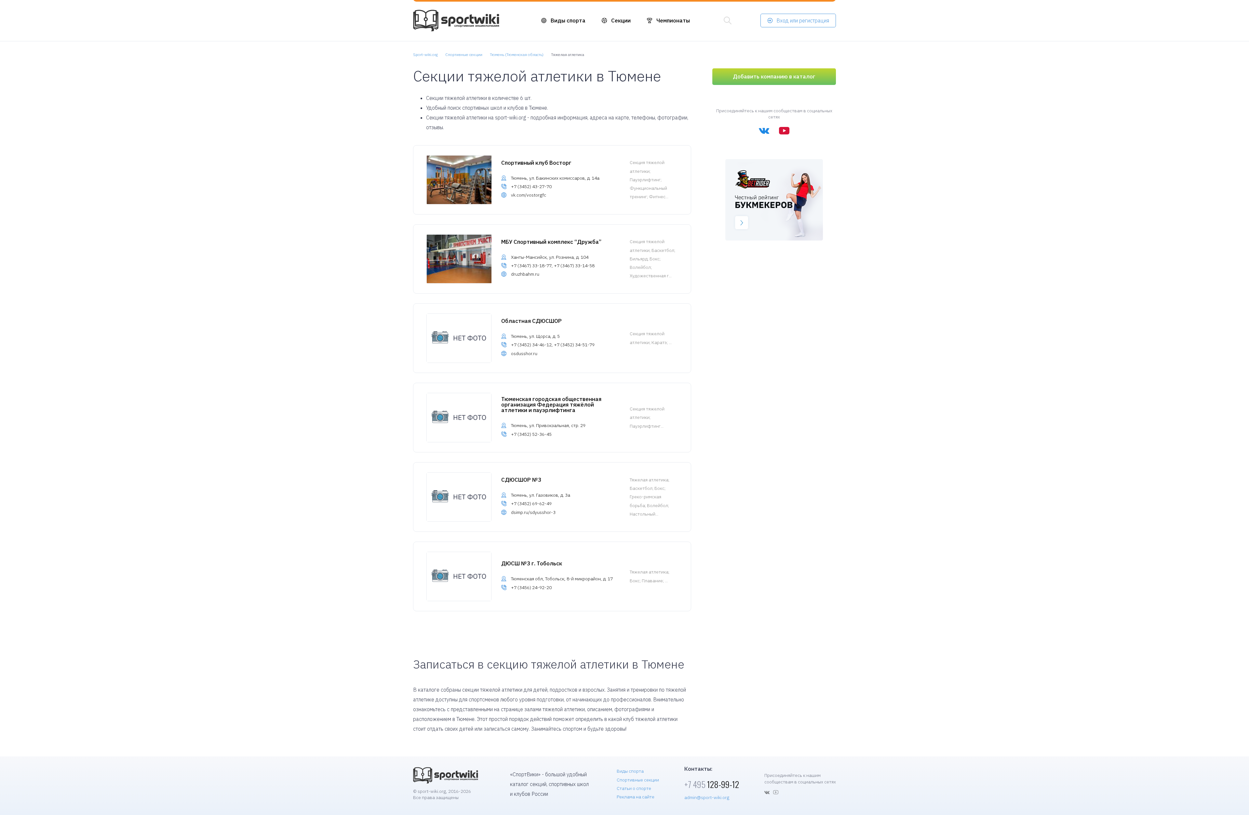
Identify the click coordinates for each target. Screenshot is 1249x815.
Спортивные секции (638, 780)
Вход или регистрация (802, 20)
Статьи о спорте (634, 788)
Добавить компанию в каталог (774, 76)
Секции (621, 20)
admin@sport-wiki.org (706, 797)
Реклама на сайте (635, 797)
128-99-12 (711, 784)
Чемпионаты (673, 20)
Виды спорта (568, 20)
